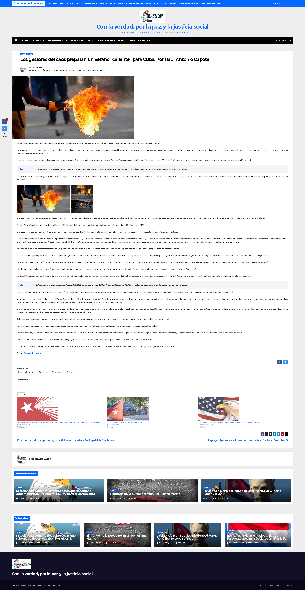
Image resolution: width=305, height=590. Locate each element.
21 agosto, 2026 (26, 543)
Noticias (231, 532)
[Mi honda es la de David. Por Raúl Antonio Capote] (151, 409)
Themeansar (55, 585)
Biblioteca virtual (140, 40)
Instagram (289, 585)
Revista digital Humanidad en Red (106, 40)
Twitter (271, 585)
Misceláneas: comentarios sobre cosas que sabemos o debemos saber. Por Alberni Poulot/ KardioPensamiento (55, 492)
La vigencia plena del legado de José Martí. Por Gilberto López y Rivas (242, 492)
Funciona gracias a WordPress (23, 585)
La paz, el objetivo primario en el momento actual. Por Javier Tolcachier (247, 440)
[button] (286, 40)
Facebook (262, 585)
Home (25, 40)
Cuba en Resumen (32, 353)
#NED (78, 70)
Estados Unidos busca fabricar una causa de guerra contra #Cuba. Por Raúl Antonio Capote (230, 422)
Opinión (29, 54)
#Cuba (55, 70)
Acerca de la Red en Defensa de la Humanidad (58, 40)
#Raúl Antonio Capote (92, 70)
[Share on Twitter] (285, 363)
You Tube (279, 585)
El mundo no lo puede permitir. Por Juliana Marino (145, 494)
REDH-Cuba (37, 67)
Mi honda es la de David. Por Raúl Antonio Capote (124, 422)
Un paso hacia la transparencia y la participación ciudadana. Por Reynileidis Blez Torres (66, 440)
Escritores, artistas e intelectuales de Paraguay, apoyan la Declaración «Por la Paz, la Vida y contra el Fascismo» (258, 538)
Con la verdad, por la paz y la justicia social (153, 26)
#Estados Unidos (66, 70)
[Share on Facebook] (279, 363)
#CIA (48, 70)
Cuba (23, 54)
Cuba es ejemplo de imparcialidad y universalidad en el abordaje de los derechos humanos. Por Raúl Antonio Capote (58, 422)
